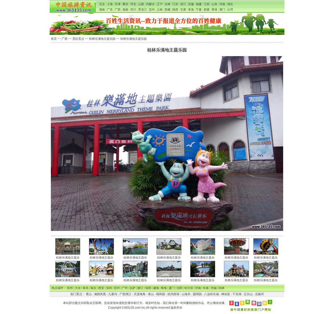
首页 (54, 38)
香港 (214, 9)
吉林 (167, 4)
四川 (133, 9)
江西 (207, 4)
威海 (156, 288)
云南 (160, 9)
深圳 (109, 288)
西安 (101, 288)
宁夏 (199, 9)
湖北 (230, 4)
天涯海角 (139, 294)
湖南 (102, 9)
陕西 (175, 9)
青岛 (86, 288)
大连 (78, 288)
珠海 (164, 288)
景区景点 (78, 38)
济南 (198, 288)
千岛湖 (237, 294)
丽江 (140, 288)
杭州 (70, 288)
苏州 (117, 288)
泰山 (151, 294)
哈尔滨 (188, 288)
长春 (206, 288)
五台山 (248, 294)
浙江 (183, 4)
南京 (93, 288)
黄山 (89, 294)
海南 (125, 9)
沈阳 (179, 288)
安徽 (191, 4)
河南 (222, 4)
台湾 (230, 9)
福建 (199, 4)
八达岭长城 (211, 294)
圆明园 (197, 294)
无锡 (214, 288)
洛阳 (148, 288)
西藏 (167, 9)
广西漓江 (125, 294)
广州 (125, 288)
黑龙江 (142, 9)
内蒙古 (150, 4)
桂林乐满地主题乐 (67, 257)
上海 (110, 4)
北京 (102, 4)
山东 (214, 4)
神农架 (225, 294)
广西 (118, 9)
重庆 (125, 4)
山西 (141, 4)
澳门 (222, 9)
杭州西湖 (173, 294)
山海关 (186, 294)
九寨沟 (112, 294)
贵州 (152, 9)
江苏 (175, 4)
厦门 (172, 288)
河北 (133, 4)
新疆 (207, 9)
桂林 (221, 288)
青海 (191, 9)
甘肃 (183, 9)
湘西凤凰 (100, 294)
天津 (118, 4)
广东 (110, 9)
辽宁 (160, 4)
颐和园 (160, 294)
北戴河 (259, 294)
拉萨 (132, 288)
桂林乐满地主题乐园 (102, 38)
